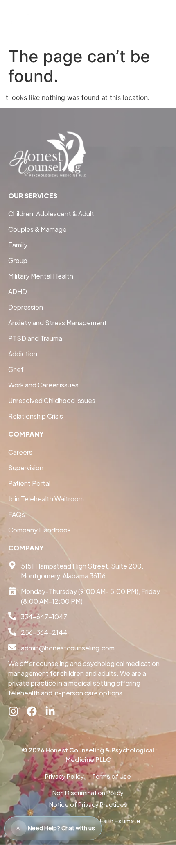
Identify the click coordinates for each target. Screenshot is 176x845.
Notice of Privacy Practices (88, 804)
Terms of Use (111, 776)
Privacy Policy (64, 776)
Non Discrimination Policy (88, 792)
